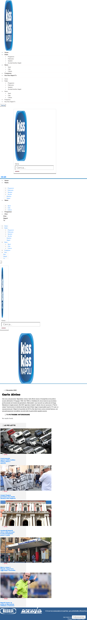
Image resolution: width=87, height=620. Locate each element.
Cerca (17, 164)
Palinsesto (11, 59)
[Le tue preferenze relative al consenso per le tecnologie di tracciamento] (79, 617)
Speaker (10, 61)
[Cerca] (17, 171)
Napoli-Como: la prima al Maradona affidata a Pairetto (7, 604)
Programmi (11, 56)
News (6, 65)
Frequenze (8, 73)
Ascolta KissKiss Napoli (14, 63)
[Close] (35, 173)
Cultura (10, 71)
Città (9, 69)
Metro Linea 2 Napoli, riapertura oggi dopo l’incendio (7, 569)
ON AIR (3, 177)
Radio (6, 54)
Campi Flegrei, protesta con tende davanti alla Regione (8, 497)
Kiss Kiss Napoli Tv (11, 75)
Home (6, 52)
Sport (9, 67)
